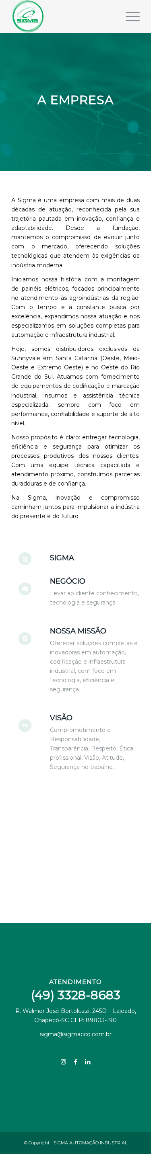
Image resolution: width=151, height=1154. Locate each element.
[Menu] (129, 16)
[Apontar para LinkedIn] (88, 1062)
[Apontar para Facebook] (76, 1062)
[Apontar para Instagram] (64, 1062)
